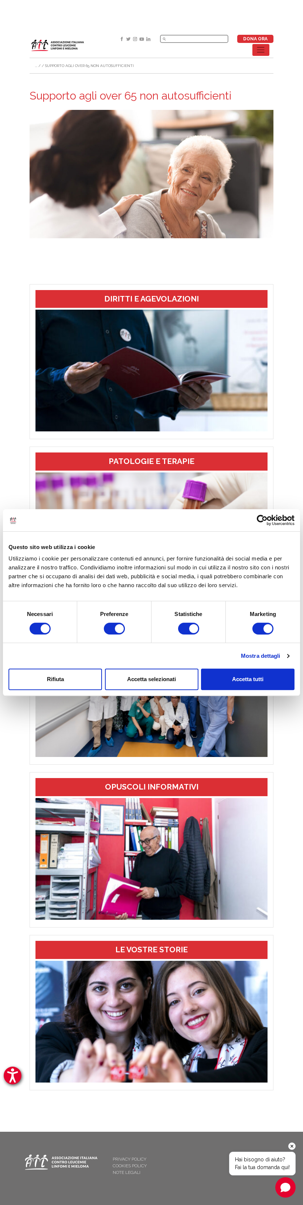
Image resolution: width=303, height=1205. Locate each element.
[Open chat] (285, 1187)
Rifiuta (55, 679)
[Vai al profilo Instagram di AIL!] (136, 39)
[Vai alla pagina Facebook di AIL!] (122, 39)
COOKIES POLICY (130, 1165)
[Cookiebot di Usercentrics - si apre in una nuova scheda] (262, 520)
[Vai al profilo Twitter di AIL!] (129, 39)
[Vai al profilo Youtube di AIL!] (142, 39)
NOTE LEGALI (126, 1172)
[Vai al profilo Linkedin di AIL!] (148, 39)
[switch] (114, 629)
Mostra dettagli (260, 656)
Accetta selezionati (151, 679)
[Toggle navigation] (260, 50)
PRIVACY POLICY (129, 1159)
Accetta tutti (247, 679)
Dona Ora (255, 38)
